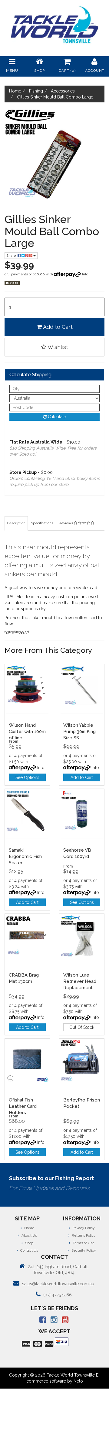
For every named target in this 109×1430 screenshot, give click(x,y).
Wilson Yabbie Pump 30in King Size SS (79, 732)
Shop (28, 1243)
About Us (29, 1235)
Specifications (42, 523)
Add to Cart (57, 327)
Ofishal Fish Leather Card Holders (23, 1106)
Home (28, 1228)
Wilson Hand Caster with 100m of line (27, 732)
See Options (27, 777)
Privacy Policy (83, 1228)
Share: (12, 255)
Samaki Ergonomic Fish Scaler (25, 856)
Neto (78, 1381)
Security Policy (83, 1250)
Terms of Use (83, 1243)
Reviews (66, 523)
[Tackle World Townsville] (54, 24)
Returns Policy (83, 1235)
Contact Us (28, 1250)
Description (16, 523)
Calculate (56, 416)
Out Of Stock (81, 1027)
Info (85, 274)
